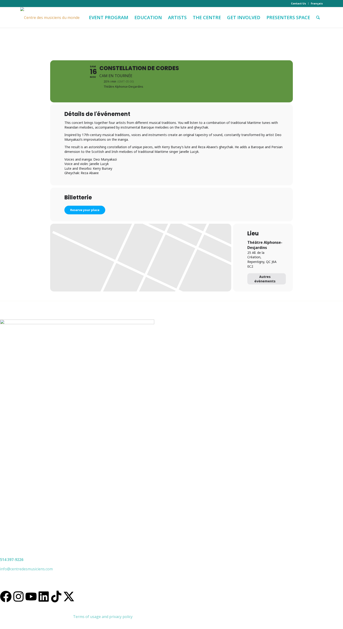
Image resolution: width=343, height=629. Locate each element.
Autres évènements (265, 278)
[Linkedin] (43, 596)
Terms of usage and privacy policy (103, 616)
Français (317, 3)
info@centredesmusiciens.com (26, 568)
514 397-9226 (11, 559)
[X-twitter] (69, 596)
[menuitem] (298, 3)
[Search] (318, 17)
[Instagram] (18, 596)
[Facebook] (6, 596)
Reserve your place (84, 210)
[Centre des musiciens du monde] (50, 17)
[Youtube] (31, 596)
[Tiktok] (56, 596)
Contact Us (298, 3)
